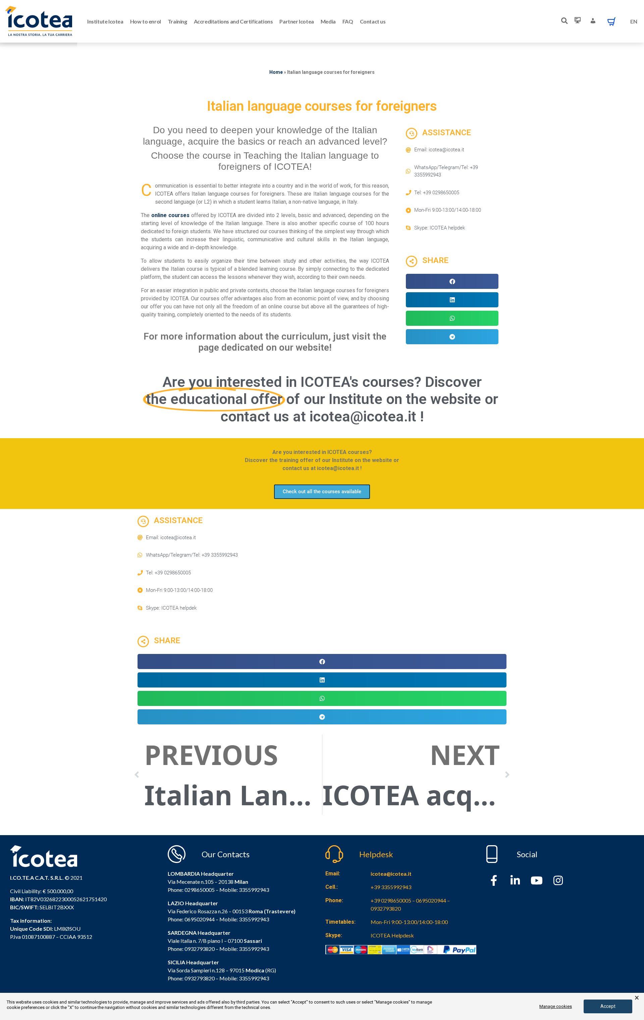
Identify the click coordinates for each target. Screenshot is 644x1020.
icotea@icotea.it (391, 873)
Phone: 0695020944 (191, 919)
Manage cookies (555, 1006)
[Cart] (611, 21)
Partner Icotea (296, 21)
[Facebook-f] (493, 880)
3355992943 (254, 889)
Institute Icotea (105, 21)
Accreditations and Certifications (233, 21)
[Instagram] (558, 880)
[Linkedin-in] (515, 880)
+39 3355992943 (391, 887)
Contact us (373, 21)
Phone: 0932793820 (191, 949)
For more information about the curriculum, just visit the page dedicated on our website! (265, 342)
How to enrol (145, 21)
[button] (452, 281)
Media (328, 21)
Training (177, 21)
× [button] (637, 998)
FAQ (347, 21)
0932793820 (199, 978)
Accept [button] (607, 1006)
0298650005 (199, 889)
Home (276, 72)
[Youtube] (536, 880)
